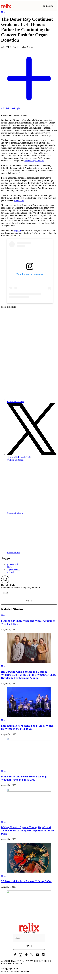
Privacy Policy (18, 961)
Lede (26, 971)
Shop (19, 963)
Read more (19, 200)
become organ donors (34, 160)
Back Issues (8, 963)
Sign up (17, 230)
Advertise (34, 961)
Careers (45, 961)
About (5, 961)
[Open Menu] (55, 6)
